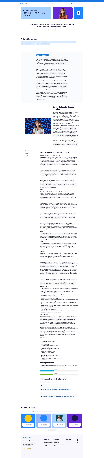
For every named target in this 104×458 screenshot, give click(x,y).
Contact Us (56, 445)
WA (53, 382)
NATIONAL (43, 382)
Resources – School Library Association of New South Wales (56, 389)
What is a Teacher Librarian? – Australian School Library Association (57, 396)
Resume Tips (46, 439)
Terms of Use (68, 440)
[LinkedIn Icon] (77, 442)
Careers (27, 10)
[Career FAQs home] (24, 4)
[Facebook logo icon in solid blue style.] (77, 439)
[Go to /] (23, 10)
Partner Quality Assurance (59, 444)
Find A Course (53, 3)
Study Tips (46, 445)
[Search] (71, 4)
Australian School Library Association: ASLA (52, 386)
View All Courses (52, 29)
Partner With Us (57, 442)
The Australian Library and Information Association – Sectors (56, 393)
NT (58, 382)
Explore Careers (46, 3)
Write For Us (56, 440)
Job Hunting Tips (47, 444)
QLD (47, 382)
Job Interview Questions (48, 442)
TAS (64, 382)
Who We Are (56, 439)
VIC (50, 382)
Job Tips (59, 3)
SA (55, 382)
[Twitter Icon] (77, 440)
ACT (61, 382)
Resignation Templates (48, 440)
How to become (34, 10)
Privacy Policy (69, 439)
